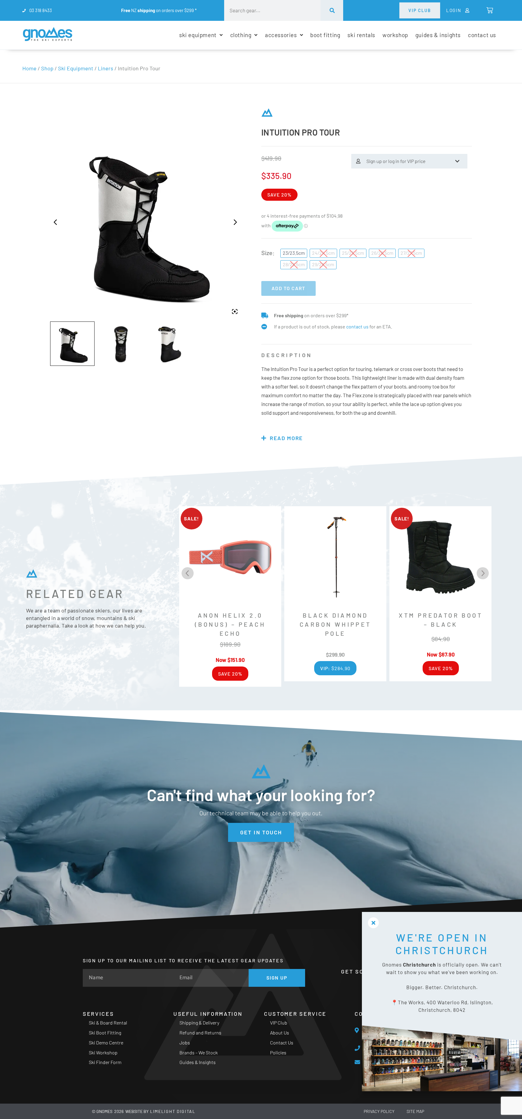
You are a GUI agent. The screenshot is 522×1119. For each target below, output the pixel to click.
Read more (286, 438)
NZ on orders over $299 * (159, 10)
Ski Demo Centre (106, 1042)
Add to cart (288, 288)
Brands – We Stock (198, 1052)
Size (266, 253)
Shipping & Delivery (199, 1022)
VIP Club (278, 1022)
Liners (105, 68)
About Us (279, 1032)
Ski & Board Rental (108, 1022)
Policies (278, 1052)
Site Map (415, 1111)
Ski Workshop (103, 1052)
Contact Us (281, 1042)
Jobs (184, 1042)
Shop (47, 68)
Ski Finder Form (105, 1062)
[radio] (293, 253)
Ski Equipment (75, 68)
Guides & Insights (197, 1062)
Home (29, 68)
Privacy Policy (379, 1111)
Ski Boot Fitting (105, 1032)
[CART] (489, 10)
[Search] (332, 10)
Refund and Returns (200, 1032)
